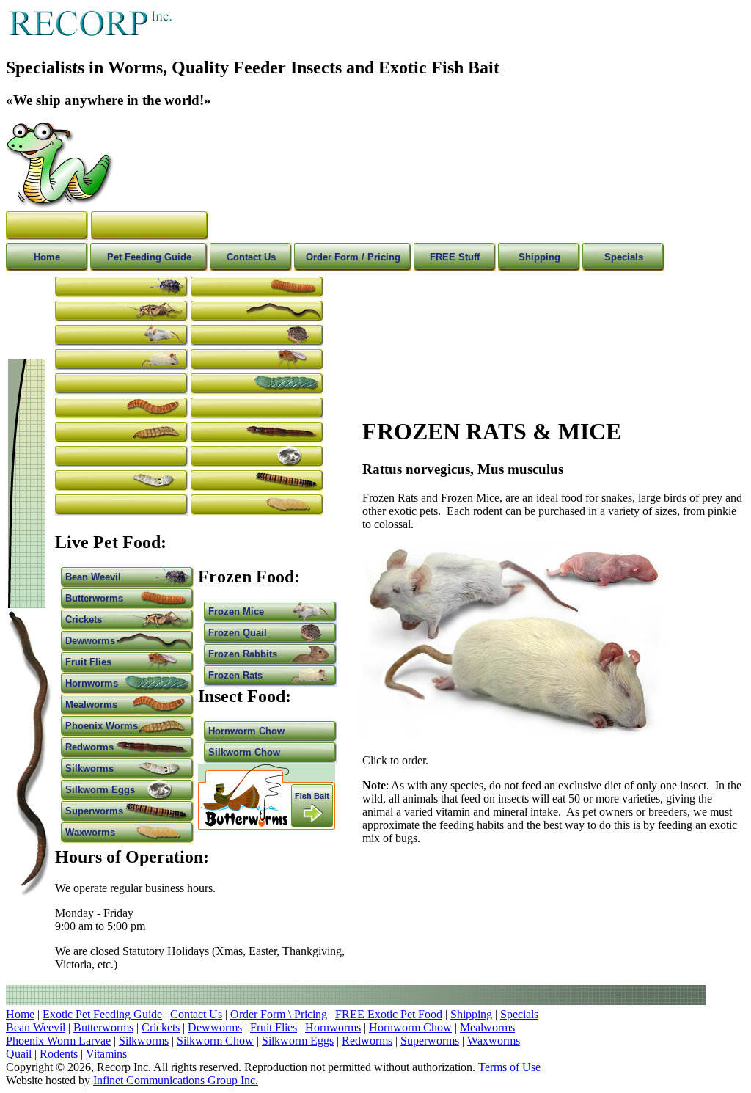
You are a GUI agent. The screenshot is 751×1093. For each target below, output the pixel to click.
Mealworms (91, 704)
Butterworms (94, 598)
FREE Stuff (455, 257)
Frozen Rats (235, 675)
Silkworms (89, 768)
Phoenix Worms (101, 725)
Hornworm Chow (246, 730)
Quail (19, 1054)
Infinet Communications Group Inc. (175, 1080)
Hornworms (91, 683)
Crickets (83, 619)
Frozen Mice (236, 611)
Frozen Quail (237, 632)
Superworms (94, 810)
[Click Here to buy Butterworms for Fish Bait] (266, 825)
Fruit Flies (88, 662)
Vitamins (106, 1054)
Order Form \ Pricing (278, 1014)
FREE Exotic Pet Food (388, 1014)
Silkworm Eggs (100, 789)
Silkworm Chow (244, 752)
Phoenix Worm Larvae (58, 1040)
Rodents (59, 1054)
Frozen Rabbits (242, 653)
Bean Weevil (93, 576)
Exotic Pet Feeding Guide (102, 1014)
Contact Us (251, 257)
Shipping (539, 257)
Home (47, 257)
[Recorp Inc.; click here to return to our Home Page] (60, 204)
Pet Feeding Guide (149, 257)
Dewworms (90, 640)
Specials (623, 257)
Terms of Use (509, 1067)
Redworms (89, 747)
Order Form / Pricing (353, 257)
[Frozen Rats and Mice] (513, 735)
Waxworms (90, 832)
